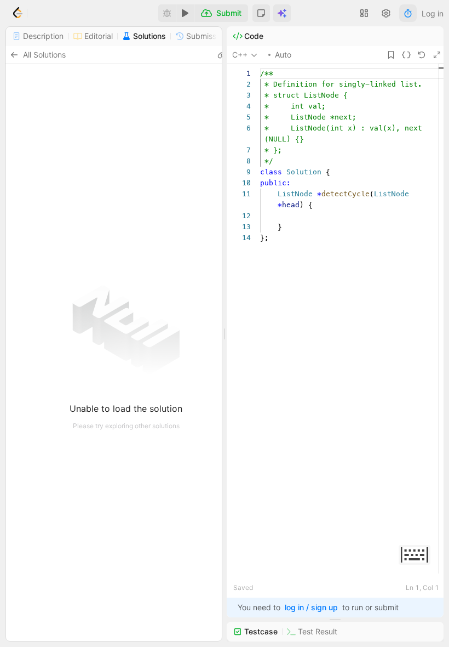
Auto (283, 54)
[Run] (185, 13)
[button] (261, 13)
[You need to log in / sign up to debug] (167, 13)
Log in (433, 13)
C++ (239, 54)
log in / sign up (311, 607)
